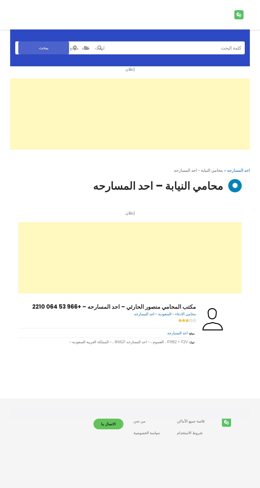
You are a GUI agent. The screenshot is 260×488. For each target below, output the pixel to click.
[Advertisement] (130, 114)
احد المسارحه (238, 170)
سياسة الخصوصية (147, 433)
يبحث (43, 47)
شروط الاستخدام (190, 433)
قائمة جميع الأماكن (191, 421)
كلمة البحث (100, 48)
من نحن (139, 421)
